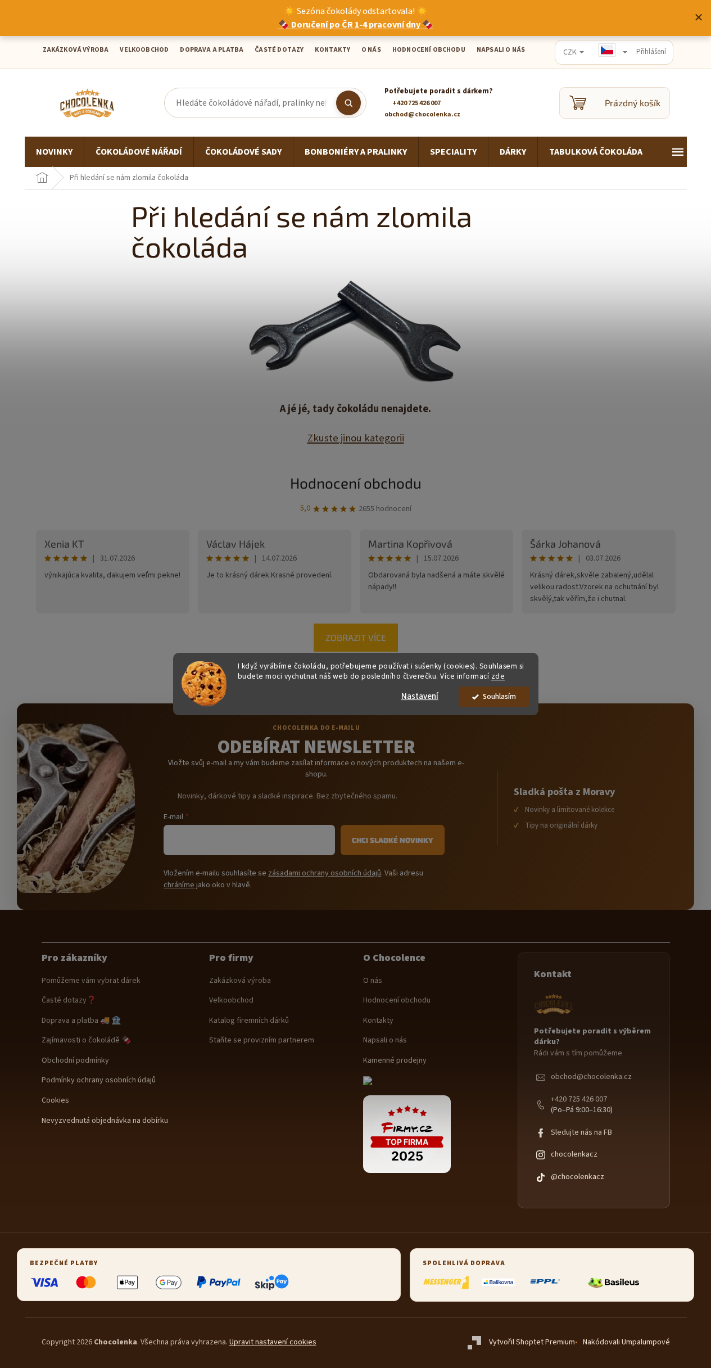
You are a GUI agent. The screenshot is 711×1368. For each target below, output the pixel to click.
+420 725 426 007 (579, 1099)
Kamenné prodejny (395, 1060)
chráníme (179, 885)
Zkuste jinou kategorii (355, 438)
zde (498, 676)
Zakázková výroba (240, 981)
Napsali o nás (501, 50)
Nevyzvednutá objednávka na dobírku (105, 1121)
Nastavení (419, 696)
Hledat (348, 103)
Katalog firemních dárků (249, 1020)
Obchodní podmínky (75, 1060)
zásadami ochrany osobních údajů (324, 873)
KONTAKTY (332, 50)
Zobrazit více (355, 637)
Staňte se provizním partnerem (261, 1040)
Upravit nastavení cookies (272, 1342)
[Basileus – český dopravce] (613, 1282)
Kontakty (378, 1020)
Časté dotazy (279, 50)
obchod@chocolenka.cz (591, 1077)
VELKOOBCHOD (144, 50)
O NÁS (371, 50)
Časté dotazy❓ (69, 1000)
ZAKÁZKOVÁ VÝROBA (76, 50)
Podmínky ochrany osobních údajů (99, 1080)
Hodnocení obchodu (428, 50)
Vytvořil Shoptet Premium (532, 1342)
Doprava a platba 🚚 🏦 (81, 1020)
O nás (372, 981)
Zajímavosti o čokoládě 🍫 (86, 1040)
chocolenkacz (574, 1154)
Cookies (55, 1100)
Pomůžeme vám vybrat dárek (91, 981)
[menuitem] (54, 152)
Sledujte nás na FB (581, 1132)
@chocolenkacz (577, 1177)
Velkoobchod (231, 1000)
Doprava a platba (211, 50)
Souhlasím (499, 696)
